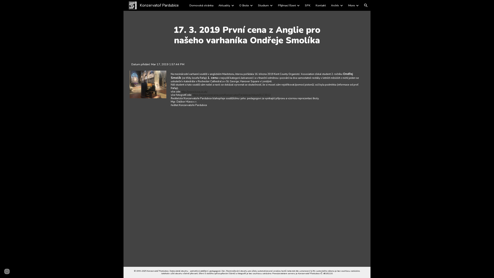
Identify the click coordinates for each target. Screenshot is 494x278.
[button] (365, 5)
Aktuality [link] (224, 5)
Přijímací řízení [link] (287, 5)
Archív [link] (335, 5)
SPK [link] (307, 5)
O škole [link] (244, 5)
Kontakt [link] (321, 5)
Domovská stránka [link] (201, 5)
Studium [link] (263, 5)
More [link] (351, 5)
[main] (247, 35)
